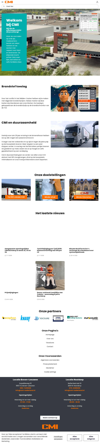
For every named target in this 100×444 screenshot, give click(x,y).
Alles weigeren (91, 437)
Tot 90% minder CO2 (16, 197)
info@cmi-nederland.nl (25, 390)
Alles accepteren (74, 437)
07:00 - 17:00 (25, 402)
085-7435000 (25, 388)
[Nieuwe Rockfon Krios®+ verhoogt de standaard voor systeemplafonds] (82, 231)
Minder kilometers (83, 197)
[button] (97, 2)
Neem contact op (50, 418)
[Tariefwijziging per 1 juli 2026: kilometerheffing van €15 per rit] (50, 231)
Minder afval (50, 197)
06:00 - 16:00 (74, 402)
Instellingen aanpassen (58, 437)
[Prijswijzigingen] (17, 275)
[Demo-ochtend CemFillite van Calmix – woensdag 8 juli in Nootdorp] (50, 275)
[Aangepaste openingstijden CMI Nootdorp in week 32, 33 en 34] (17, 231)
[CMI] (9, 2)
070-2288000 (74, 388)
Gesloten (25, 408)
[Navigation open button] (2, 2)
